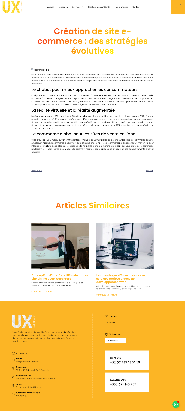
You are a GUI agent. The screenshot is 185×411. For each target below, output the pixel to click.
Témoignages (121, 7)
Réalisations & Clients (99, 7)
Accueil (50, 7)
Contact (136, 7)
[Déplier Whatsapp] (175, 404)
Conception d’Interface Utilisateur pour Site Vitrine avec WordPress (59, 277)
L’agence (63, 7)
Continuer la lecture (41, 292)
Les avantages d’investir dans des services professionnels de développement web (121, 279)
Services (76, 7)
